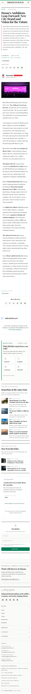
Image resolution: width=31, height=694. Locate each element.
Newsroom (15, 627)
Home (2, 610)
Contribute (15, 632)
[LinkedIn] (17, 599)
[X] (2, 599)
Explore (15, 606)
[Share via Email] (21, 67)
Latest (2, 613)
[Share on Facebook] (6, 67)
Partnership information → (10, 579)
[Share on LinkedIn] (10, 67)
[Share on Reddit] (14, 67)
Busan (3, 9)
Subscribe (14, 549)
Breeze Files (4, 619)
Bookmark (6, 60)
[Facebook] (6, 599)
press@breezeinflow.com (7, 648)
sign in (11, 503)
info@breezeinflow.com (7, 660)
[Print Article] (18, 67)
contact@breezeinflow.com (8, 652)
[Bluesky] (10, 599)
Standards (15, 636)
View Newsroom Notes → (15, 329)
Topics (3, 616)
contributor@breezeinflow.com (8, 656)
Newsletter (4, 622)
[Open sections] (2, 2)
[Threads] (13, 599)
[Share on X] (2, 67)
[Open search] (28, 2)
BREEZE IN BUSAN (15, 2)
